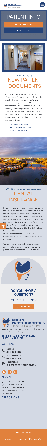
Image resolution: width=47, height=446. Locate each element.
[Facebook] (15, 372)
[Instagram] (10, 372)
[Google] (4, 372)
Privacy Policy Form (18, 130)
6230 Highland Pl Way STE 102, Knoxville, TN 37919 (18, 337)
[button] (3, 226)
